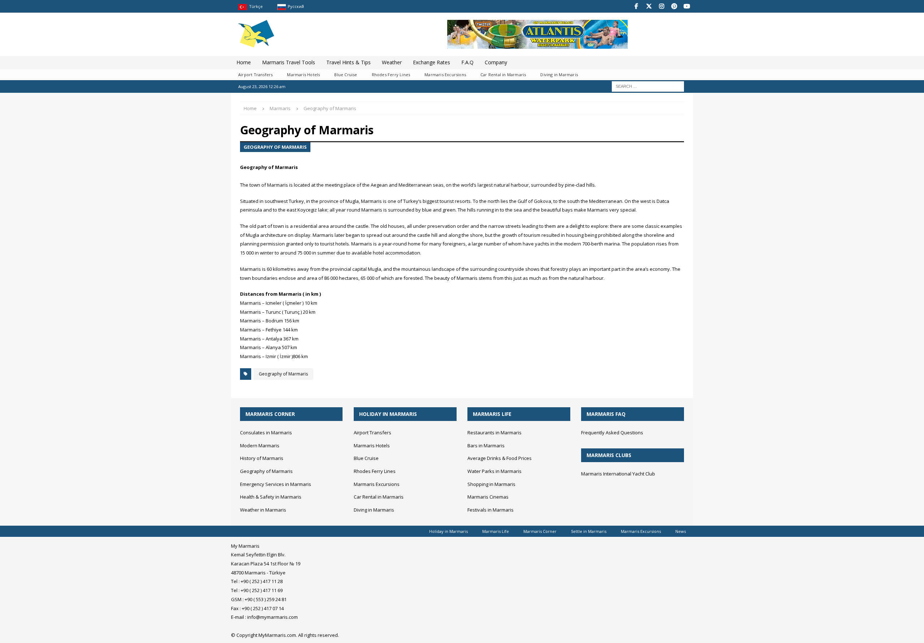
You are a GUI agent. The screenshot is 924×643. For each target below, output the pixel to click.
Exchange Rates (431, 62)
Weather (392, 62)
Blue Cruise (345, 74)
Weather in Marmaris (263, 510)
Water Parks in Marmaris (494, 471)
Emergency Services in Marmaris (275, 484)
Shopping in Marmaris (491, 484)
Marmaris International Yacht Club (618, 473)
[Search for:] (648, 86)
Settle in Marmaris (588, 531)
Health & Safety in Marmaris (270, 497)
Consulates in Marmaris (266, 432)
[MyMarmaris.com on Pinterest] (674, 6)
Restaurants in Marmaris (494, 432)
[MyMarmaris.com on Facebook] (636, 6)
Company (496, 62)
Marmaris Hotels (303, 74)
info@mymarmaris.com (272, 617)
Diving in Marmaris (559, 74)
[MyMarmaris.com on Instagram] (661, 6)
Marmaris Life (495, 531)
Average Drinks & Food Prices (499, 458)
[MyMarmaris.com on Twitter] (648, 6)
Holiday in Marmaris (448, 531)
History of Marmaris (261, 458)
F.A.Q (467, 62)
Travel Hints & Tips (348, 62)
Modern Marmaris (259, 445)
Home (243, 62)
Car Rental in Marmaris (503, 74)
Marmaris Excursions (445, 74)
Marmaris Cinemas (488, 497)
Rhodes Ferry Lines (391, 74)
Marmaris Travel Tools (288, 62)
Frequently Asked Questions (612, 432)
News (680, 531)
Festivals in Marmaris (490, 510)
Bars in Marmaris (486, 445)
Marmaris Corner (540, 531)
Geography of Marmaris (283, 374)
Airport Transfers (255, 74)
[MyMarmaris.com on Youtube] (686, 6)
